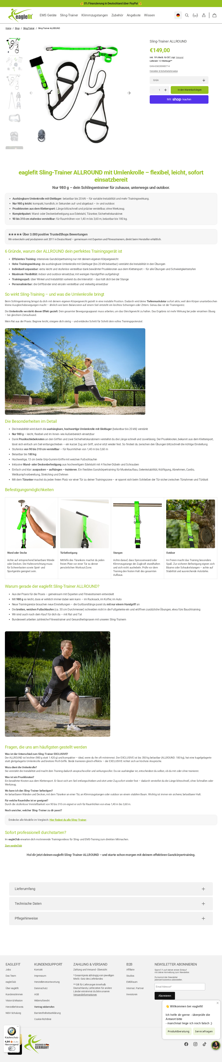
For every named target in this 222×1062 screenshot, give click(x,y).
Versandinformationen (85, 994)
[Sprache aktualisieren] (178, 15)
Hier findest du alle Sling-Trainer (67, 819)
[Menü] (18, 1027)
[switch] (11, 1049)
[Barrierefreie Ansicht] (195, 15)
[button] (187, 15)
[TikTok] (204, 1044)
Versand (179, 57)
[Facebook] (186, 1044)
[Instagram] (195, 1044)
